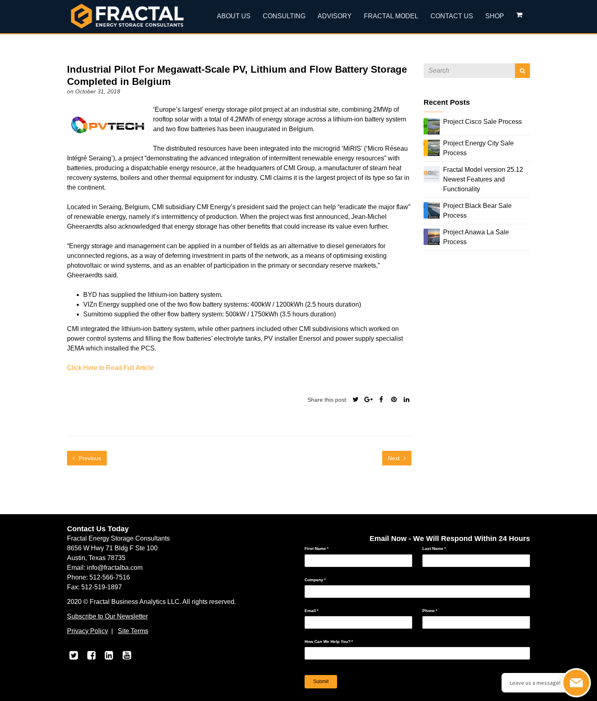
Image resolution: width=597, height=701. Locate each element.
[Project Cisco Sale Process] (432, 125)
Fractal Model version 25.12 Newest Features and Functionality (483, 179)
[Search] (522, 70)
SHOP (494, 16)
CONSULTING (284, 16)
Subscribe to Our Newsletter (107, 616)
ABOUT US (234, 16)
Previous (89, 458)
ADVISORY (335, 16)
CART (520, 16)
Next (394, 458)
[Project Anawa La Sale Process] (432, 236)
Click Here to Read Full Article (110, 367)
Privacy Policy (87, 630)
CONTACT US (451, 16)
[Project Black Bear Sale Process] (432, 209)
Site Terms (133, 630)
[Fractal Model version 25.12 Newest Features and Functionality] (432, 173)
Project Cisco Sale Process (482, 121)
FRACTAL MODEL (391, 16)
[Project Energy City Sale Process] (432, 147)
